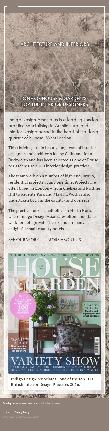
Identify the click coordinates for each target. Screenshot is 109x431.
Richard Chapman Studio (27, 417)
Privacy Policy (21, 412)
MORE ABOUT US (64, 239)
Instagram (5, 412)
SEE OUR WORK (23, 239)
